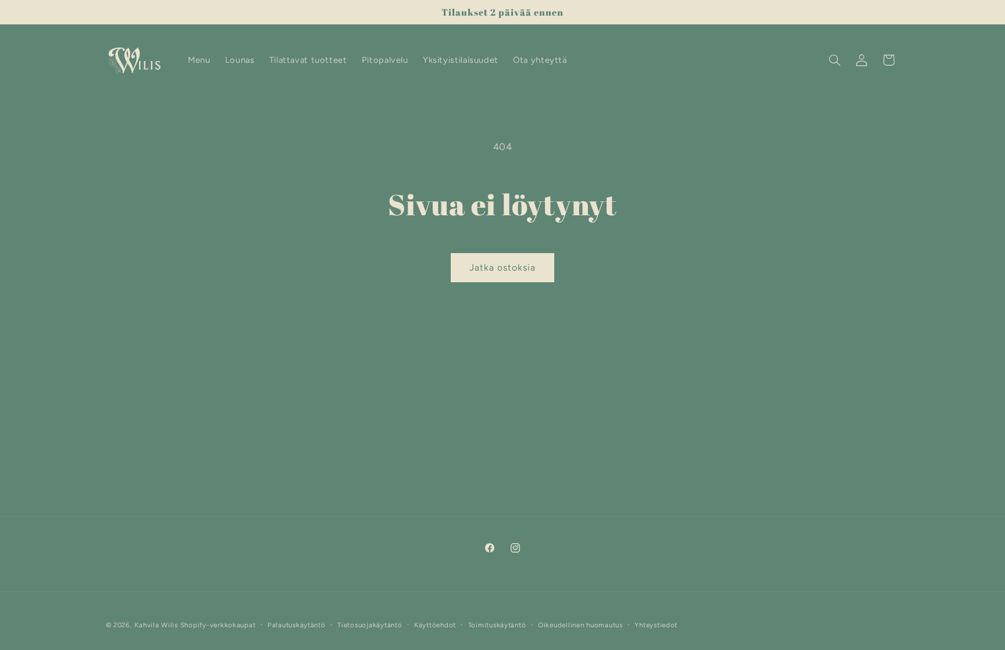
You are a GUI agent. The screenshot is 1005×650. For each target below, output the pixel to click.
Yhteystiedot (656, 625)
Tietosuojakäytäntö (369, 625)
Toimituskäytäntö (497, 625)
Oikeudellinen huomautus (580, 625)
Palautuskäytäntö (297, 625)
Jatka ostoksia (502, 267)
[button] (834, 60)
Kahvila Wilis (156, 625)
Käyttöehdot (435, 625)
